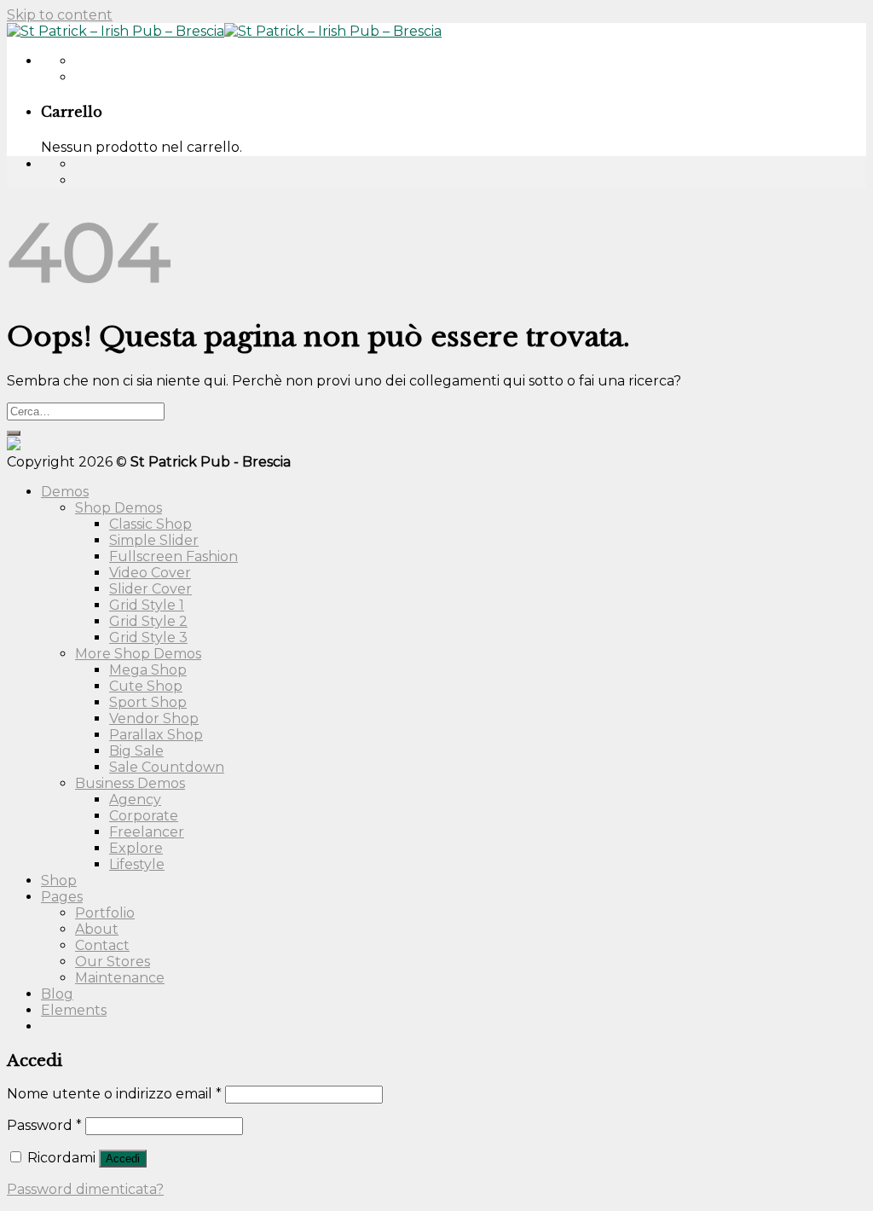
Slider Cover (150, 589)
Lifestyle (137, 864)
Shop (59, 880)
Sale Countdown (166, 767)
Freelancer (146, 832)
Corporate (143, 816)
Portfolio (105, 913)
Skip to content (60, 15)
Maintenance (120, 978)
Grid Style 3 (148, 637)
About (97, 929)
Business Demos (130, 783)
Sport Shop (148, 702)
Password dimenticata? (85, 1189)
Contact (102, 945)
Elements (74, 1010)
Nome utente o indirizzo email (114, 1094)
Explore (136, 848)
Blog (57, 994)
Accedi (123, 1158)
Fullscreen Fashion (173, 556)
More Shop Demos (138, 654)
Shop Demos (118, 508)
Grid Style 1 (146, 605)
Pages (62, 897)
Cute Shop (145, 686)
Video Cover (150, 573)
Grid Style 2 (148, 621)
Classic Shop (150, 524)
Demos (65, 492)
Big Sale (136, 751)
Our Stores (112, 961)
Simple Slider (154, 540)
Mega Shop (148, 670)
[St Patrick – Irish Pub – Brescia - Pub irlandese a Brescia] (224, 31)
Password (44, 1125)
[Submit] (13, 433)
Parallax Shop (156, 735)
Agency (135, 799)
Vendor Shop (154, 718)
